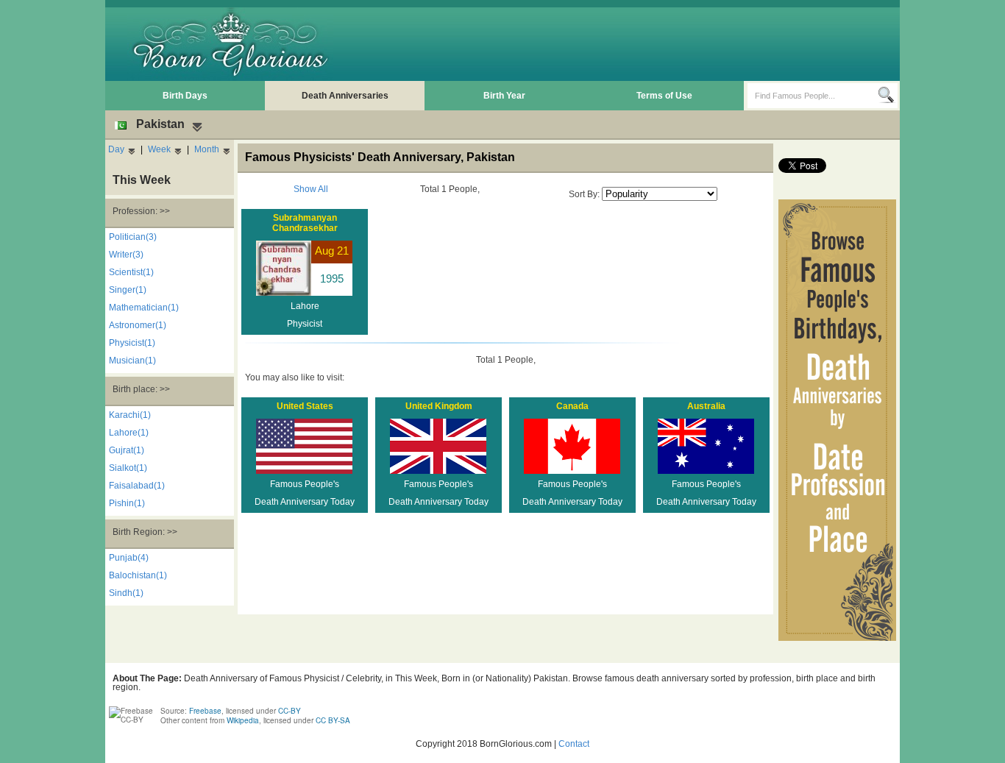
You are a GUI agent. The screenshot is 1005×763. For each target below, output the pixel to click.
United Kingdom (438, 406)
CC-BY (289, 711)
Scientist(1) (131, 272)
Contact (573, 744)
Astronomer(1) (137, 325)
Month (206, 149)
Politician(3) (133, 237)
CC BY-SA (333, 720)
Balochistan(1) (138, 575)
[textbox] (812, 95)
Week (159, 149)
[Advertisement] (628, 44)
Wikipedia (243, 720)
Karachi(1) (130, 415)
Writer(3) (126, 254)
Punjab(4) (129, 558)
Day (116, 149)
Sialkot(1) (128, 468)
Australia (706, 406)
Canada (572, 406)
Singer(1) (127, 290)
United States (305, 406)
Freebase (205, 711)
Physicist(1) (132, 343)
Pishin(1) (127, 503)
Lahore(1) (129, 432)
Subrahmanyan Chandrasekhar (305, 223)
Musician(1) (132, 360)
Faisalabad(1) (137, 485)
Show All (311, 189)
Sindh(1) (126, 593)
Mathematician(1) (144, 307)
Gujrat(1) (126, 450)
